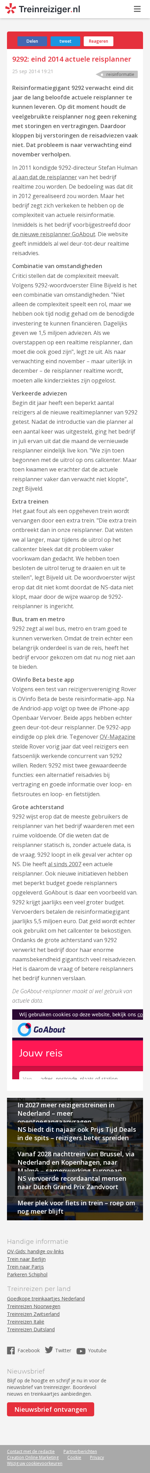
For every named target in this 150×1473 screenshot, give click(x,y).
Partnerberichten (80, 1451)
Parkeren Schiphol (27, 1274)
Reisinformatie (120, 74)
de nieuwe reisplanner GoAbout (53, 234)
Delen (32, 41)
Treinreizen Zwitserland (33, 1314)
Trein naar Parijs (25, 1266)
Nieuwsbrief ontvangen (50, 1409)
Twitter (63, 1350)
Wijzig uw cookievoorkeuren (34, 1463)
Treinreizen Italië (25, 1321)
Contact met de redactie (31, 1451)
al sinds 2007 (64, 864)
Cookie (74, 1457)
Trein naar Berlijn (26, 1259)
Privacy (97, 1457)
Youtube (97, 1350)
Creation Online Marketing (33, 1457)
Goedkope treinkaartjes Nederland (46, 1298)
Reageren (98, 41)
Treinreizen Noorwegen (33, 1306)
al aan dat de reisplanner (44, 177)
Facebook (29, 1350)
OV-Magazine (117, 737)
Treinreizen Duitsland (31, 1329)
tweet (66, 41)
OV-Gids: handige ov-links (35, 1251)
